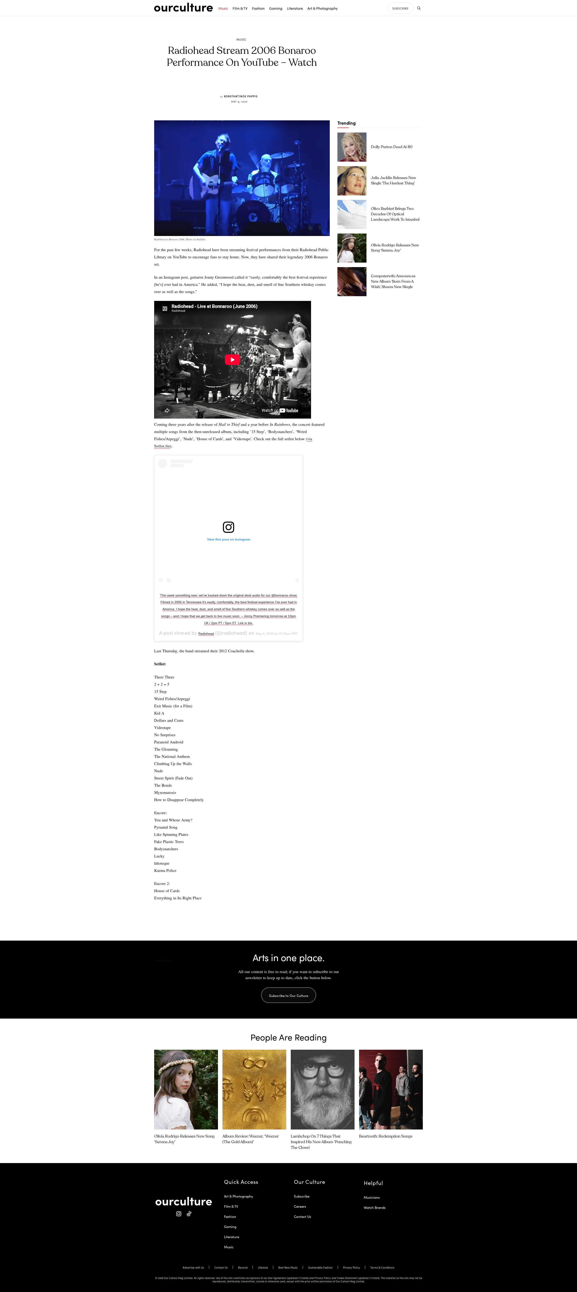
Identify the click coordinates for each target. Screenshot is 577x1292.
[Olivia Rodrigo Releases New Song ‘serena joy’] (351, 248)
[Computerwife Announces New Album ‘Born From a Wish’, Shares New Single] (351, 281)
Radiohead (206, 633)
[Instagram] (178, 1214)
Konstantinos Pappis (241, 96)
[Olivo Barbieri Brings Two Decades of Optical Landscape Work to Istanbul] (351, 214)
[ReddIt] (255, 83)
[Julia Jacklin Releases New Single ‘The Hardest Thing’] (351, 180)
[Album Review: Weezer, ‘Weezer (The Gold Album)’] (254, 1089)
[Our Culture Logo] (183, 7)
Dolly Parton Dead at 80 (391, 147)
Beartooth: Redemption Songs (385, 1136)
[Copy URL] (265, 83)
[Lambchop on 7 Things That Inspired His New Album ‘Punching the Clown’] (323, 1089)
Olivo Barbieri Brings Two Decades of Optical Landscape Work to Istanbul (395, 214)
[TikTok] (188, 1214)
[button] (418, 8)
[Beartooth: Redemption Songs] (391, 1089)
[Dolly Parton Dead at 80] (351, 147)
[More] (276, 83)
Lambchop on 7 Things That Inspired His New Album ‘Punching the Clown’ (321, 1142)
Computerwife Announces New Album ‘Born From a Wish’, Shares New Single (393, 281)
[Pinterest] (244, 83)
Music (241, 39)
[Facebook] (234, 83)
